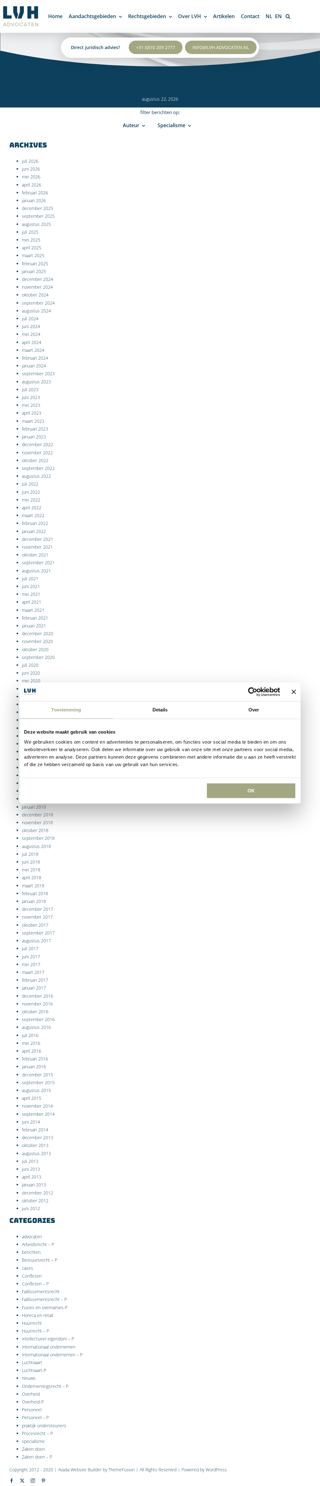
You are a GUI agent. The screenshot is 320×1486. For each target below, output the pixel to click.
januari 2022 (34, 531)
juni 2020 (31, 673)
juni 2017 (31, 957)
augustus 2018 (36, 846)
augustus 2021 (36, 571)
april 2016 (31, 1051)
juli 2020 (30, 665)
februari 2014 (35, 1130)
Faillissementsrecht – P (44, 1299)
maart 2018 (33, 886)
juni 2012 (31, 1208)
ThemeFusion (121, 1470)
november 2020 (37, 641)
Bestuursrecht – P (39, 1260)
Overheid (31, 1394)
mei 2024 (31, 334)
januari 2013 (34, 1185)
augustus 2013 (36, 1153)
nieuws (29, 1378)
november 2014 (37, 1106)
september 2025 (38, 216)
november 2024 (37, 287)
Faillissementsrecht (41, 1291)
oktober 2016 (35, 1012)
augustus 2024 (36, 311)
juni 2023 (31, 397)
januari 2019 (34, 807)
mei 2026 (31, 177)
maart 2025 (33, 255)
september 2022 (38, 468)
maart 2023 (33, 421)
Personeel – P (35, 1417)
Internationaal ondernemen (48, 1347)
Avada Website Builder (80, 1470)
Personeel (32, 1410)
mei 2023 (31, 405)
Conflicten (32, 1276)
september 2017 (38, 933)
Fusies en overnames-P (45, 1307)
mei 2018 (31, 870)
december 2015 (37, 1075)
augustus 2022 (36, 476)
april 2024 (31, 342)
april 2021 (31, 602)
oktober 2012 (35, 1201)
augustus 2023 (36, 382)
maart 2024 (33, 350)
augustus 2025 (36, 224)
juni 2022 (31, 492)
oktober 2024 (35, 295)
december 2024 (37, 279)
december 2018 (37, 815)
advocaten (32, 1236)
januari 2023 (34, 437)
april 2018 (31, 877)
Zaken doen (33, 1449)
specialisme (33, 1441)
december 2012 (37, 1193)
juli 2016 (30, 1035)
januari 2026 (34, 200)
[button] (288, 16)
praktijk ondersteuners (44, 1426)
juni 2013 (31, 1169)
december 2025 (37, 208)
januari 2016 (34, 1067)
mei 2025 (31, 240)
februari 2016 (35, 1059)
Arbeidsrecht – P (38, 1244)
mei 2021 (31, 594)
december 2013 (37, 1137)
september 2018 (38, 838)
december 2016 (37, 996)
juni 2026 (31, 169)
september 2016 (38, 1019)
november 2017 (37, 917)
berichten (31, 1252)
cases (27, 1268)
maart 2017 (33, 972)
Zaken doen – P (37, 1457)
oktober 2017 (35, 925)
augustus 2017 (36, 941)
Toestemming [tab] (66, 709)
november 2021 (37, 547)
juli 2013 (30, 1161)
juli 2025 (30, 232)
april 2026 (31, 185)
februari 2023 (35, 429)
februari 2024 (35, 358)
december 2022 (37, 444)
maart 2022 (33, 515)
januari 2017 (34, 988)
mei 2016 (31, 1043)
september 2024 (38, 303)
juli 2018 (30, 854)
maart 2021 (33, 610)
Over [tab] (253, 709)
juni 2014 (31, 1122)
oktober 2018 (35, 830)
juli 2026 (30, 161)
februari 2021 (35, 618)
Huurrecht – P (35, 1331)
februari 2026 (35, 193)
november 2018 (37, 822)
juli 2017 (30, 948)
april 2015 (31, 1098)
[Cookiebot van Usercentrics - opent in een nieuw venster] (252, 691)
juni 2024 (31, 326)
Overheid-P (33, 1402)
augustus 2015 (36, 1090)
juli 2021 (30, 578)
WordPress (216, 1470)
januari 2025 (34, 271)
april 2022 (31, 508)
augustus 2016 (36, 1027)
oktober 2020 (35, 649)
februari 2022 (35, 523)
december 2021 (37, 539)
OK (251, 790)
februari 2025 (35, 264)
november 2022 (37, 453)
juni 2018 (31, 862)
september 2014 (38, 1114)
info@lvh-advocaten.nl (220, 47)
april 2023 (31, 413)
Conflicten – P (35, 1284)
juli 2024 (30, 319)
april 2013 (31, 1177)
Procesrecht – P (37, 1433)
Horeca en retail (37, 1315)
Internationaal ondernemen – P (52, 1355)
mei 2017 (31, 964)
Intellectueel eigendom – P (48, 1339)
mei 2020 (31, 681)
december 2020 (37, 633)
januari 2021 (34, 626)
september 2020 (38, 657)
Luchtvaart (32, 1362)
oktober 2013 (35, 1145)
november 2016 (37, 1004)
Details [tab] (160, 709)
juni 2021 (31, 586)
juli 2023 (30, 389)
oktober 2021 (35, 555)
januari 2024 (34, 366)
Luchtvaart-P (34, 1370)
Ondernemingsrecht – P (45, 1386)
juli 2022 (30, 484)
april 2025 (31, 248)
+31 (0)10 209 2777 (155, 47)
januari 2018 (34, 901)
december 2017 (37, 909)
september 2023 (38, 373)
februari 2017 (35, 980)
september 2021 (38, 563)
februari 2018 (35, 893)
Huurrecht (32, 1323)
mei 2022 (31, 500)
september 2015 (38, 1082)
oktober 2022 (35, 460)
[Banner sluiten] (294, 692)
